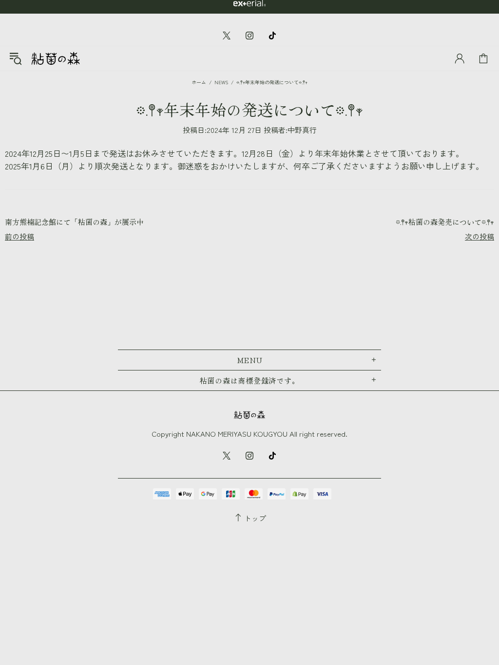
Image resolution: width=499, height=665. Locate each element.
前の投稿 (19, 236)
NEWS (221, 82)
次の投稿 (479, 236)
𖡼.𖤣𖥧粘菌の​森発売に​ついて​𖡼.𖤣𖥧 (445, 222)
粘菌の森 (55, 58)
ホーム (199, 82)
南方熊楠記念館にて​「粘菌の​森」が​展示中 (74, 222)
